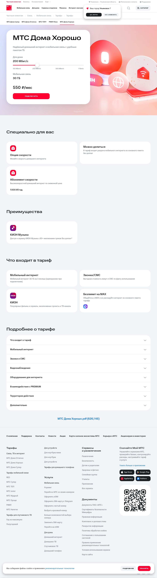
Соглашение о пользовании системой (94, 536)
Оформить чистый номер (55, 506)
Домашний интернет (53, 537)
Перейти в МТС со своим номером (59, 492)
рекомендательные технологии (59, 568)
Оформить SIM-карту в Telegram (58, 501)
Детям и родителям (90, 465)
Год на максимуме (14, 519)
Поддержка (26, 436)
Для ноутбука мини (52, 452)
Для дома (48, 532)
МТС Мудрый (12, 495)
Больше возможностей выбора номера (57, 516)
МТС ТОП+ (43, 22)
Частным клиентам (13, 2)
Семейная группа (89, 474)
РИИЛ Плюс (53, 22)
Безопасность (88, 461)
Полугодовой (12, 524)
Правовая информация (92, 517)
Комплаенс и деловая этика (94, 521)
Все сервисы (87, 488)
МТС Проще (11, 500)
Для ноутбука (50, 457)
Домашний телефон (53, 551)
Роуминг (48, 487)
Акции (63, 436)
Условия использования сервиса (96, 550)
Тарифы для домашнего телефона (59, 467)
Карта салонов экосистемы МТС (84, 436)
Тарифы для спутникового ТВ (19, 515)
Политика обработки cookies (94, 530)
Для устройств (50, 448)
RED (8, 477)
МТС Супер (11, 482)
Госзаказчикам (37, 2)
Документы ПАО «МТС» (92, 505)
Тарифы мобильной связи (17, 472)
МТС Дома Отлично (29, 22)
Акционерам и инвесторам (133, 436)
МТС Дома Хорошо (67, 22)
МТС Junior (11, 491)
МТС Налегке (12, 509)
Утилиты (85, 479)
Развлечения (87, 456)
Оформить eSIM (51, 496)
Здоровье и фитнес (90, 470)
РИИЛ (8, 505)
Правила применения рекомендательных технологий (95, 544)
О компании (12, 436)
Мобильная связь (51, 483)
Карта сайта (87, 554)
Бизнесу (26, 2)
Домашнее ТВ (50, 541)
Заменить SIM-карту (53, 522)
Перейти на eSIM (51, 527)
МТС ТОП (10, 486)
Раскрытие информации (92, 526)
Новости (52, 436)
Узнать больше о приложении (132, 465)
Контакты (40, 436)
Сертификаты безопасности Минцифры (94, 511)
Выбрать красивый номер (55, 510)
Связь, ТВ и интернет (15, 453)
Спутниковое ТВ (51, 546)
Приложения (87, 484)
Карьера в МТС (110, 436)
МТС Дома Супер (13, 22)
